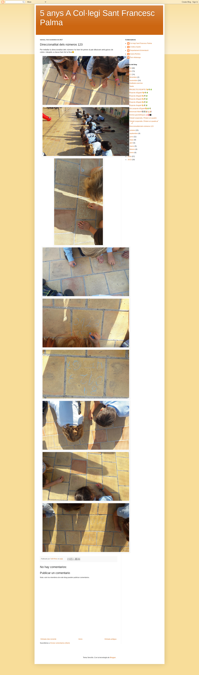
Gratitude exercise (136, 83)
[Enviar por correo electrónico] (68, 559)
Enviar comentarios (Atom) (60, 643)
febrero (132, 149)
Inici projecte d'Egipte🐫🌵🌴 (140, 108)
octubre (133, 130)
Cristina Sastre (135, 47)
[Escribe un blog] (71, 559)
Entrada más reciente (48, 639)
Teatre (131, 86)
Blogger (113, 657)
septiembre (134, 133)
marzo (132, 146)
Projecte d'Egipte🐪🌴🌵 (138, 96)
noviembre (134, 80)
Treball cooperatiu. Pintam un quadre (143, 118)
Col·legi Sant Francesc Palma (141, 43)
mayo (132, 140)
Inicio (80, 639)
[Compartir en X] (73, 559)
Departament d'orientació (139, 50)
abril (131, 143)
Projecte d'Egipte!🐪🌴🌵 (138, 93)
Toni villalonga (135, 57)
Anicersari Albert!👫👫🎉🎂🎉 (140, 112)
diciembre (133, 77)
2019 (130, 68)
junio (132, 137)
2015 (130, 160)
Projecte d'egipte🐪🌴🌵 (138, 105)
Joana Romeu (135, 54)
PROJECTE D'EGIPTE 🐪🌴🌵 (140, 90)
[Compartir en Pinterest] (79, 559)
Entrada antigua (110, 639)
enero (132, 153)
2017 (130, 74)
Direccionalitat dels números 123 (141, 126)
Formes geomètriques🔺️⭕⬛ (140, 115)
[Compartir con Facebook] (76, 559)
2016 (130, 156)
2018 (130, 71)
